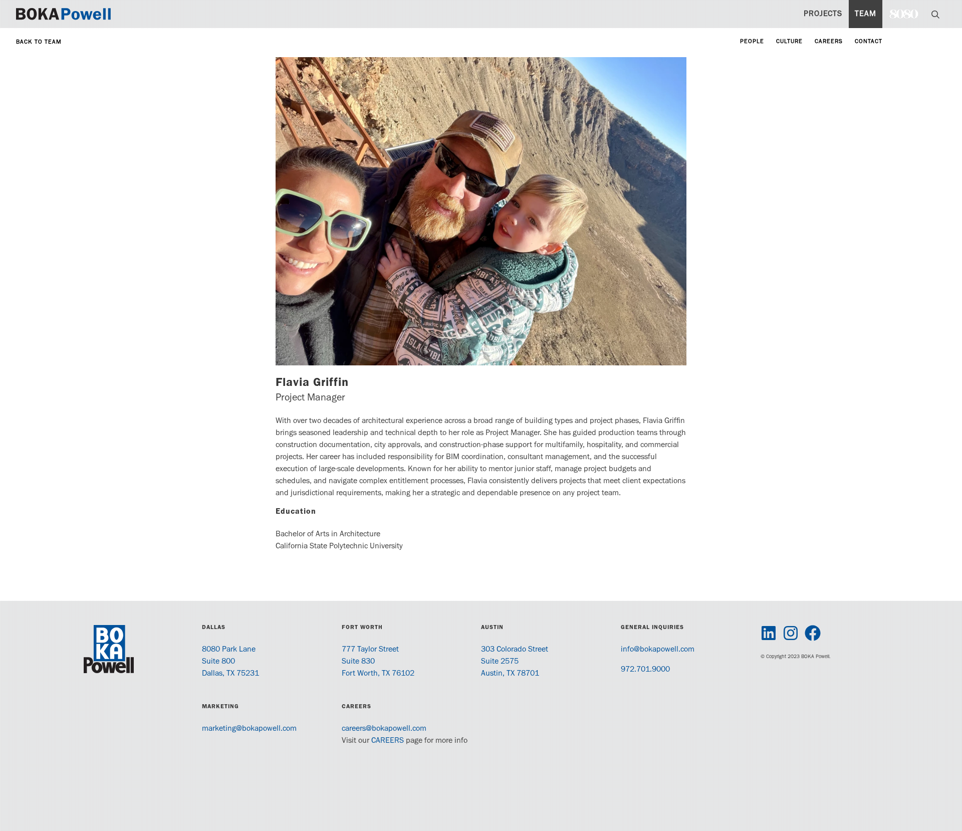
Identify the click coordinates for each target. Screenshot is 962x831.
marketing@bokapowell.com (249, 729)
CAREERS (387, 741)
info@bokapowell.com (657, 650)
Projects (823, 15)
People (752, 42)
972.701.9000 (645, 670)
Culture (789, 42)
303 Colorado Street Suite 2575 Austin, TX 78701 (514, 662)
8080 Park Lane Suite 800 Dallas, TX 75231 (230, 662)
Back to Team (39, 43)
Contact (868, 42)
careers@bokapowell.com (384, 729)
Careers (829, 42)
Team (865, 15)
